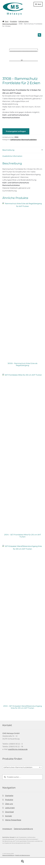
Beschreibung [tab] (8, 150)
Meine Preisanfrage (13, 820)
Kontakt (8, 816)
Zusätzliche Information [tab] (12, 156)
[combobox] (22, 767)
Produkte (13, 21)
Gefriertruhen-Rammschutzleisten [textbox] (21, 767)
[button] (39, 35)
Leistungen (10, 808)
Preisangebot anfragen (16, 131)
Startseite (9, 796)
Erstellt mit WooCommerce (22, 855)
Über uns (9, 804)
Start (6, 21)
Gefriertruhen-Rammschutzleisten (23, 140)
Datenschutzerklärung (23, 829)
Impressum (7, 829)
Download (9, 812)
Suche (22, 861)
